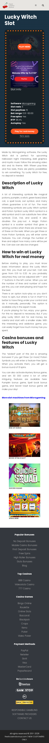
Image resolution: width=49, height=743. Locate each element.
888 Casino (24, 580)
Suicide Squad (15, 488)
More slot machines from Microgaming (23, 397)
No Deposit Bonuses (24, 541)
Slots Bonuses (24, 561)
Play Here (24, 46)
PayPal (24, 650)
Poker (24, 631)
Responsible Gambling (25, 710)
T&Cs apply (24, 136)
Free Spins (24, 553)
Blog (24, 565)
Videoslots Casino (24, 584)
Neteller (24, 654)
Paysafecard (24, 670)
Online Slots (24, 611)
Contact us (25, 718)
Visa (24, 662)
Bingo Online (24, 603)
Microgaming (28, 103)
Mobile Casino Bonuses (24, 545)
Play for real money (24, 131)
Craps (24, 623)
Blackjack (24, 619)
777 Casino (24, 588)
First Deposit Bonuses (24, 549)
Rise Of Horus (15, 428)
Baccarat (24, 615)
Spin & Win (13, 518)
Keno (24, 627)
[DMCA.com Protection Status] (24, 703)
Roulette (24, 607)
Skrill (24, 658)
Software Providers (24, 714)
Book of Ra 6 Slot (17, 458)
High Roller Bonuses (24, 557)
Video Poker (24, 635)
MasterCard (24, 666)
